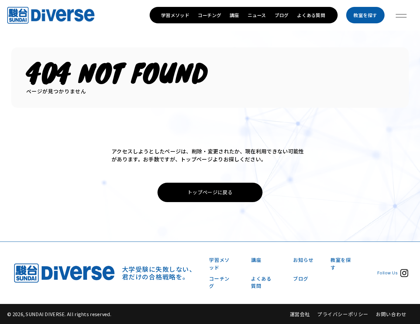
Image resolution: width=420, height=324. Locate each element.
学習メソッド (175, 15)
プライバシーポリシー (342, 314)
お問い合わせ (391, 314)
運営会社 (300, 314)
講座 (234, 15)
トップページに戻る (210, 192)
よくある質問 (311, 15)
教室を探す (365, 15)
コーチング (209, 15)
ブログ (282, 15)
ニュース (257, 15)
